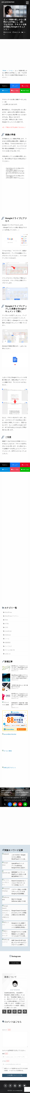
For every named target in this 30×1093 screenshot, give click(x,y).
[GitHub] (25, 1012)
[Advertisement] (15, 53)
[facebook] (10, 804)
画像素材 (7, 642)
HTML (7, 624)
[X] (5, 804)
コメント (4, 1030)
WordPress (8, 612)
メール (4, 1061)
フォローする (15, 963)
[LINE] (25, 804)
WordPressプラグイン (12, 616)
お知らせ (7, 654)
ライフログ (8, 646)
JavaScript (8, 631)
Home (4, 70)
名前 (3, 1053)
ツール (11, 70)
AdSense (8, 635)
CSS (6, 627)
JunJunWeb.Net (7, 2)
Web (6, 620)
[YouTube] (20, 1012)
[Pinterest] (20, 804)
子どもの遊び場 (10, 650)
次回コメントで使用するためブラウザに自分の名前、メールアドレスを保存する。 (16, 1069)
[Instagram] (14, 1012)
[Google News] (15, 804)
